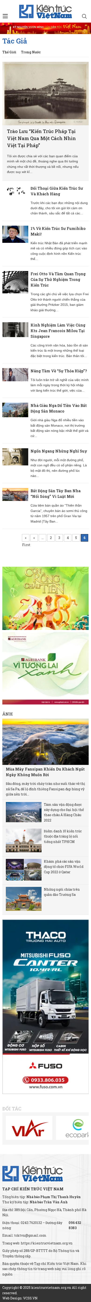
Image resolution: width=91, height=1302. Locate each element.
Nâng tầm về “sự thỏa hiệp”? (59, 370)
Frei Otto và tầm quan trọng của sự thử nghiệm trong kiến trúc (58, 279)
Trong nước (31, 52)
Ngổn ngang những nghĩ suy (59, 450)
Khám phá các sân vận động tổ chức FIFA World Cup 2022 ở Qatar (64, 866)
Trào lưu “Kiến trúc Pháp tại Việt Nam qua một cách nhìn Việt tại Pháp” (41, 138)
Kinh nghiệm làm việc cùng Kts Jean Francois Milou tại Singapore (58, 331)
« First (25, 538)
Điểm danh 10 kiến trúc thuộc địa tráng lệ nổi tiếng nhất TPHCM (63, 836)
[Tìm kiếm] (84, 17)
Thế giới (9, 52)
